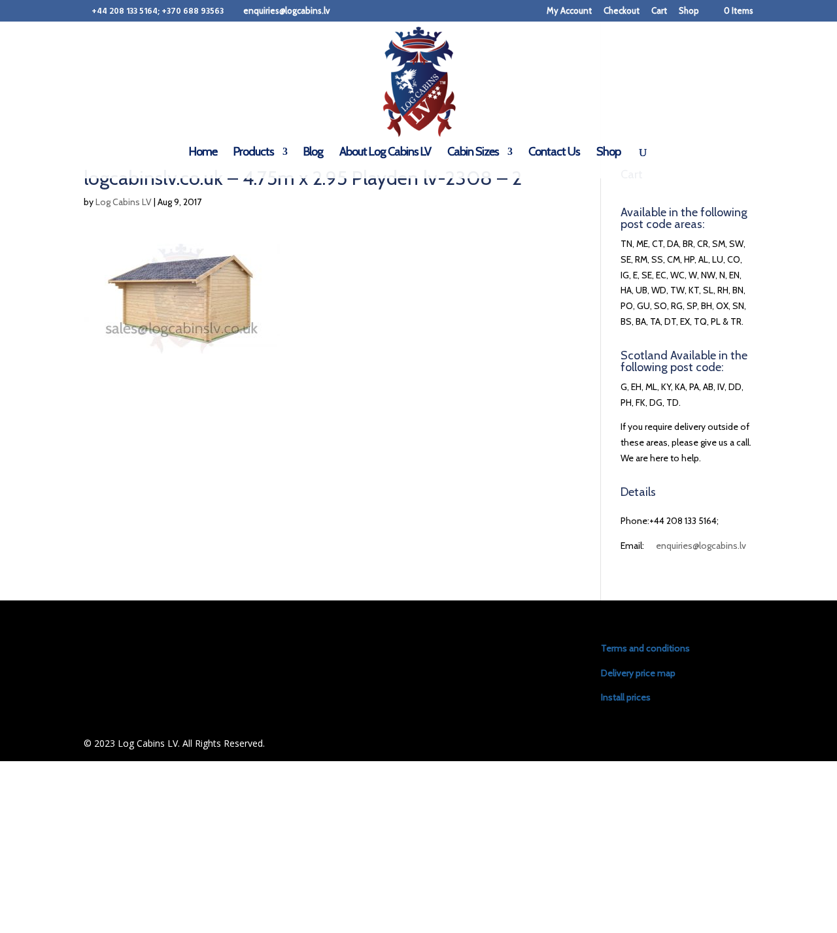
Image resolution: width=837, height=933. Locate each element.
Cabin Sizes (473, 153)
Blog (313, 153)
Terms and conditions (645, 648)
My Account (569, 11)
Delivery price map (638, 673)
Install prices (626, 697)
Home (203, 153)
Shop (689, 11)
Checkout (622, 11)
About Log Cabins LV (385, 153)
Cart (659, 11)
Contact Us (554, 153)
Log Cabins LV (123, 202)
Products (253, 153)
